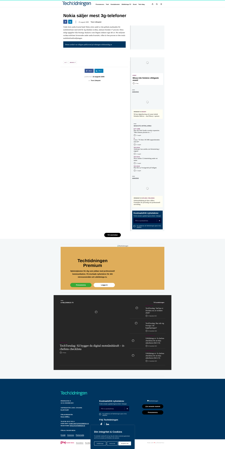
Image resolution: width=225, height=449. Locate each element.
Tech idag (141, 4)
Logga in (104, 285)
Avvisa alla (112, 443)
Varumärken (79, 443)
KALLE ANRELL (65, 416)
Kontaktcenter (115, 4)
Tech (107, 4)
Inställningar (100, 443)
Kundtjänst (88, 443)
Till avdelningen (159, 302)
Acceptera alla (124, 443)
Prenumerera (100, 4)
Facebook (101, 424)
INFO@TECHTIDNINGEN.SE (77, 425)
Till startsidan (112, 235)
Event (135, 4)
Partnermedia (80, 435)
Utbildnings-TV (126, 4)
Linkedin (107, 424)
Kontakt (63, 435)
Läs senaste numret (152, 406)
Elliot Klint (65, 410)
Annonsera (70, 435)
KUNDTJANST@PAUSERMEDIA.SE (79, 423)
